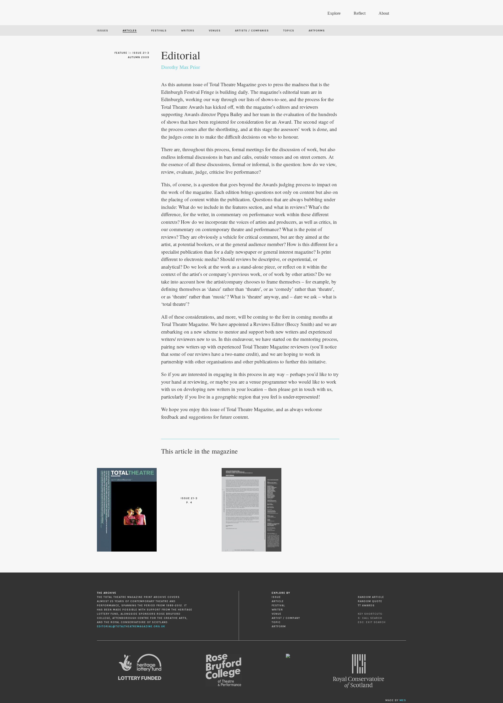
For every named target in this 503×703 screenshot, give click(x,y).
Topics (288, 30)
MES (403, 700)
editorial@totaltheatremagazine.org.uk (131, 626)
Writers (187, 30)
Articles (130, 30)
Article (278, 601)
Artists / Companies (252, 30)
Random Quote (370, 601)
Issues (102, 30)
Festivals (159, 30)
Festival (278, 605)
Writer (277, 609)
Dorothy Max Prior (180, 67)
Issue (276, 597)
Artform (279, 626)
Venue (276, 613)
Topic (276, 622)
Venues (215, 30)
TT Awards (366, 605)
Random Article (371, 597)
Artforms (317, 30)
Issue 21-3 (141, 53)
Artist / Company (286, 618)
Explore (334, 13)
